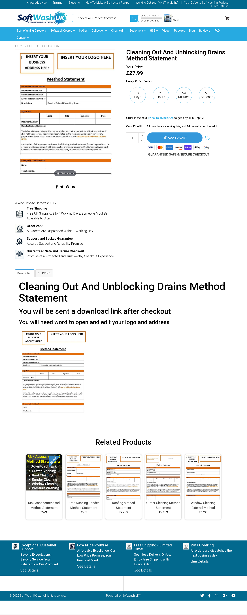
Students (74, 2)
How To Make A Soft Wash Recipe (107, 2)
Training (57, 2)
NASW (83, 30)
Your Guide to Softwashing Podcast (206, 2)
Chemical (117, 30)
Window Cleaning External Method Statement (203, 505)
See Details (29, 570)
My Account (221, 6)
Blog (192, 30)
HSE (153, 30)
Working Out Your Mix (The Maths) (157, 2)
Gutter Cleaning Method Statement (163, 505)
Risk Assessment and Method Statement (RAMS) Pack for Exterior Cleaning (44, 505)
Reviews (204, 30)
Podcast (179, 30)
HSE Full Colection (43, 46)
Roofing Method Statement (123, 505)
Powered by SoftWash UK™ (123, 595)
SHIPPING (44, 273)
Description (24, 273)
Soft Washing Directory (31, 30)
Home (19, 46)
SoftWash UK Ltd (30, 595)
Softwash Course (61, 30)
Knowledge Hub (37, 2)
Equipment (137, 30)
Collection (98, 30)
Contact (22, 37)
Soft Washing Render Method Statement (84, 505)
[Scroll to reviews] (177, 110)
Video (166, 30)
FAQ (217, 30)
